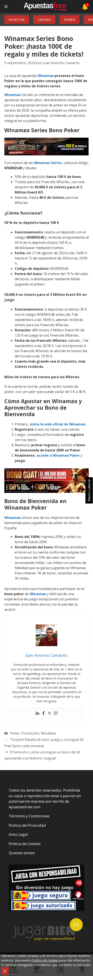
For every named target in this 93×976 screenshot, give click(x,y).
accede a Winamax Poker (58, 455)
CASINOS (44, 19)
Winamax (46, 75)
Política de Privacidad (27, 825)
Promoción (30, 733)
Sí (4, 971)
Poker (15, 733)
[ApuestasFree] (45, 6)
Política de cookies (45, 960)
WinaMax (48, 733)
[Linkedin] (37, 713)
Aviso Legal (18, 834)
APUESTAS (17, 19)
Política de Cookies (25, 843)
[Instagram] (56, 713)
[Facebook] (43, 713)
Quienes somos (22, 852)
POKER (69, 19)
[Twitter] (49, 713)
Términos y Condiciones (29, 815)
